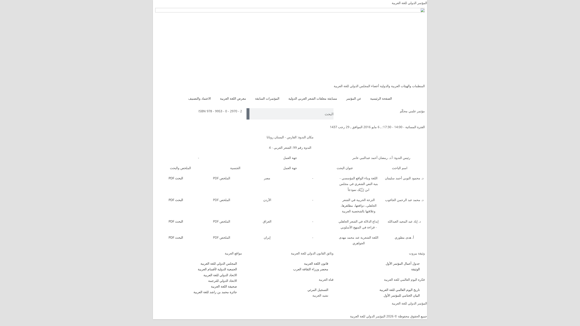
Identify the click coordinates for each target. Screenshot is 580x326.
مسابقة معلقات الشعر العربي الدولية (312, 98)
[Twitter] (226, 306)
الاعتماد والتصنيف (199, 98)
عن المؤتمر (353, 98)
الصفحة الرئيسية (381, 98)
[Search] (247, 114)
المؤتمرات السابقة (267, 98)
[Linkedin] (202, 306)
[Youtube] (214, 306)
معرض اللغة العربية (233, 98)
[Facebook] (238, 306)
